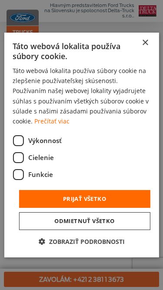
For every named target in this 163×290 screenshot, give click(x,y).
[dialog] (81, 145)
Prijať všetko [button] (84, 199)
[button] (82, 242)
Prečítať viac (52, 121)
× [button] (145, 43)
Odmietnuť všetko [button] (84, 221)
